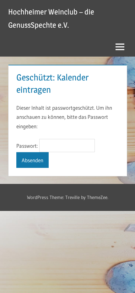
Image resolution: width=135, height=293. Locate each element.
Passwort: (27, 145)
